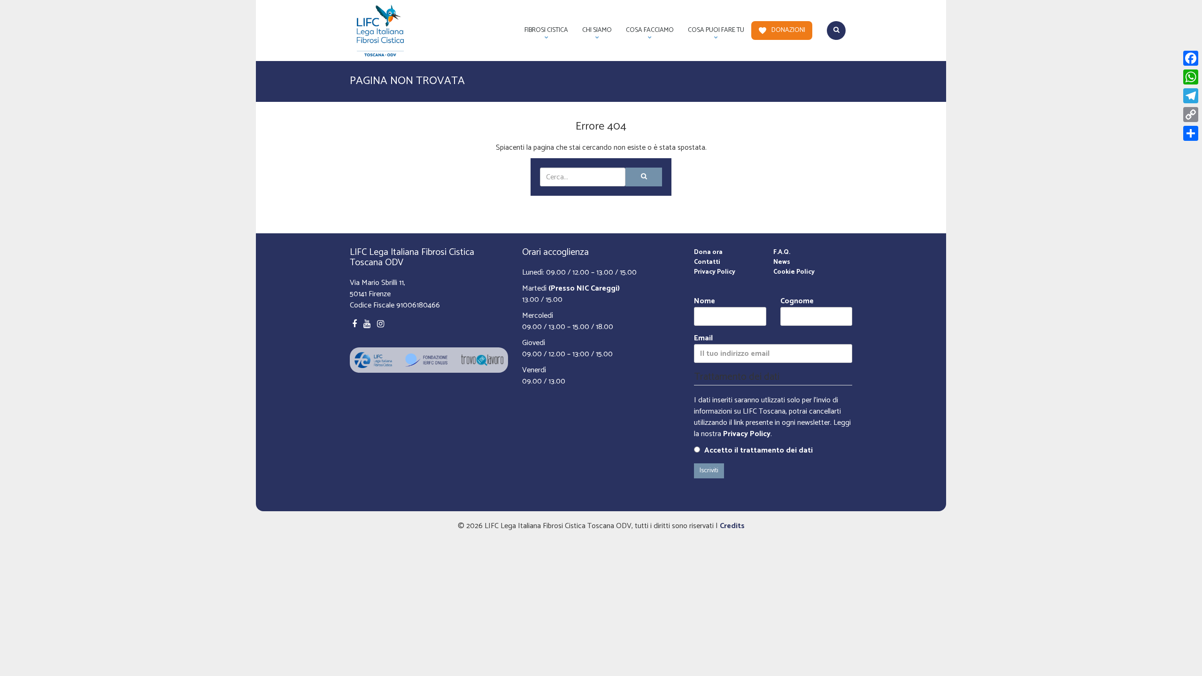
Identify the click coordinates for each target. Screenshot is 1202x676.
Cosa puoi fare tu (712, 32)
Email (703, 339)
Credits (732, 526)
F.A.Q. (781, 252)
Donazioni (788, 30)
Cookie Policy (794, 272)
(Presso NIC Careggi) (584, 288)
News (781, 262)
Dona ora (708, 252)
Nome (704, 301)
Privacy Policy (714, 272)
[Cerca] (643, 177)
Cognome (797, 301)
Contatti (707, 262)
